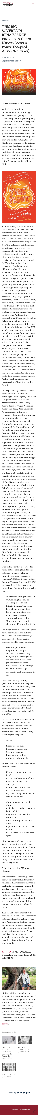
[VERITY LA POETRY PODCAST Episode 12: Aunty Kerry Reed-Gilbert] (9, 1040)
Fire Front (6, 952)
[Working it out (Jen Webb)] (9, 1067)
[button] (33, 4)
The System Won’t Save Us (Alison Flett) (24, 1050)
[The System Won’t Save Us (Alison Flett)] (25, 1040)
